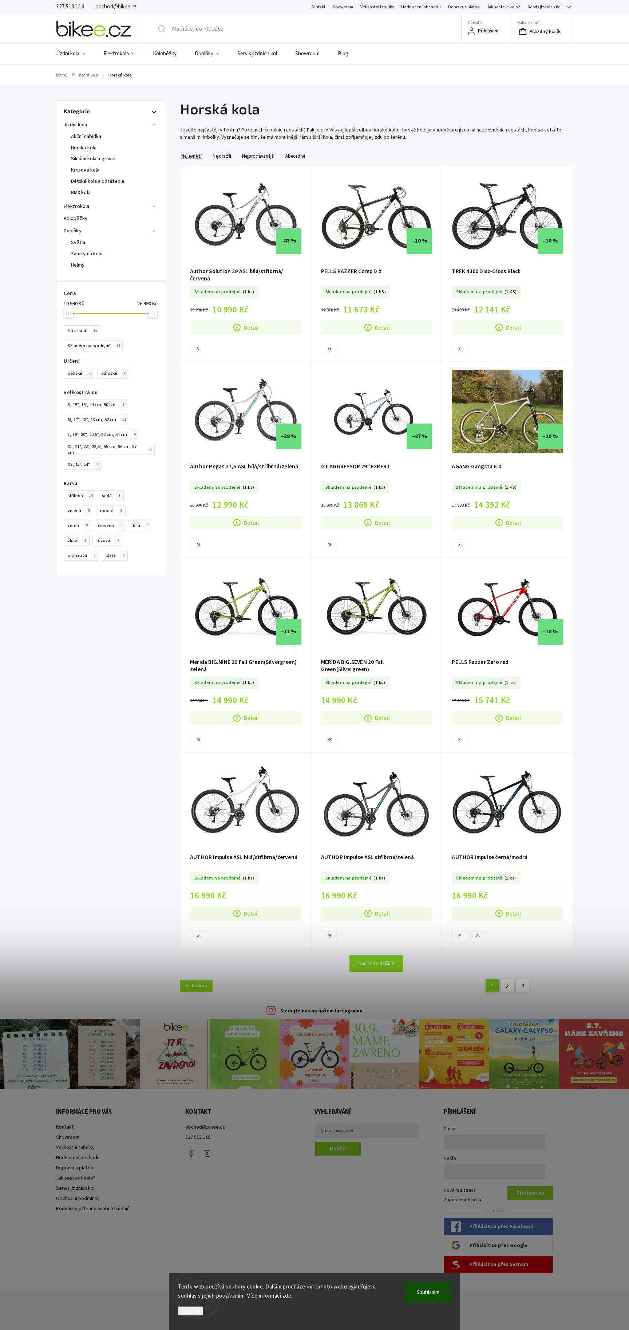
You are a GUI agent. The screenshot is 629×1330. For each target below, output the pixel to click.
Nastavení (190, 1310)
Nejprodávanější (258, 156)
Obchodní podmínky (78, 1198)
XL (330, 349)
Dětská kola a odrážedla (97, 181)
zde (287, 1296)
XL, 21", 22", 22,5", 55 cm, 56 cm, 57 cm (109, 449)
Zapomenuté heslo (463, 1199)
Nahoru (199, 985)
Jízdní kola (75, 125)
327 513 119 (197, 1137)
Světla (78, 242)
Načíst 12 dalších (376, 963)
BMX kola (81, 192)
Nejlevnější (191, 156)
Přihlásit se (530, 1193)
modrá (111, 510)
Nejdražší (222, 156)
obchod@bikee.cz (205, 1127)
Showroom (343, 7)
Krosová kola (85, 170)
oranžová (82, 555)
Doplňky (73, 231)
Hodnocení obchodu (421, 7)
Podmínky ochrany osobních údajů (93, 1208)
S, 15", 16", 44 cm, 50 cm (96, 404)
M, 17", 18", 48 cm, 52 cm (97, 419)
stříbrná (80, 495)
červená (110, 525)
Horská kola (83, 148)
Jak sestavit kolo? (503, 7)
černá (78, 525)
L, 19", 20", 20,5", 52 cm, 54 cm (102, 434)
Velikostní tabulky (377, 7)
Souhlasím (427, 1292)
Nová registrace (460, 1190)
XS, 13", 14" (83, 464)
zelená (79, 510)
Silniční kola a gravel (93, 158)
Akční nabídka (86, 136)
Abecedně (295, 156)
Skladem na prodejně (94, 345)
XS (330, 740)
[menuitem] (75, 54)
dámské (114, 373)
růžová (107, 540)
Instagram (207, 1153)
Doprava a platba (463, 7)
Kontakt (317, 7)
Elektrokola (76, 206)
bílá (141, 525)
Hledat (338, 1149)
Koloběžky (75, 218)
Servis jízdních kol (544, 7)
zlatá (115, 555)
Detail (251, 328)
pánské (80, 373)
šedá (111, 495)
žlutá (77, 540)
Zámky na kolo (87, 253)
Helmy (78, 265)
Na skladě (82, 330)
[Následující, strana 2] (507, 985)
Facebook (190, 1153)
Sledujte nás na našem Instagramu (321, 1011)
